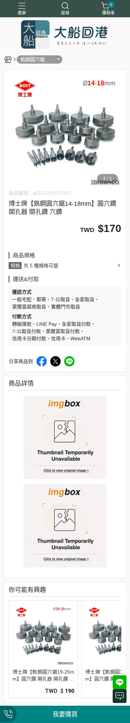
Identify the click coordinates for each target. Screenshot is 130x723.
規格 (15, 265)
